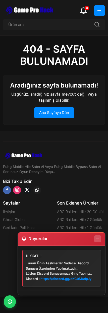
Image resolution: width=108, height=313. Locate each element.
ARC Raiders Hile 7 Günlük (79, 219)
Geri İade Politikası (18, 227)
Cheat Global (14, 219)
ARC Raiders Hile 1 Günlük (79, 227)
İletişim (9, 211)
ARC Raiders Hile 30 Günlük (81, 211)
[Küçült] (97, 238)
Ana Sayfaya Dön (54, 112)
